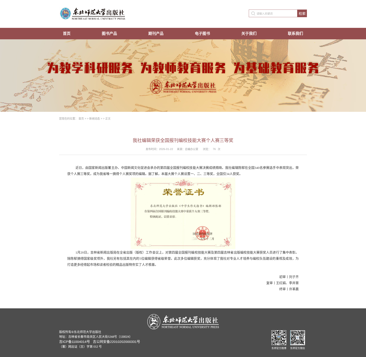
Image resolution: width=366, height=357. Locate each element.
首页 (67, 33)
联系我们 (295, 33)
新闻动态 (94, 118)
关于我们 (249, 33)
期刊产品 (156, 33)
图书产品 (109, 33)
